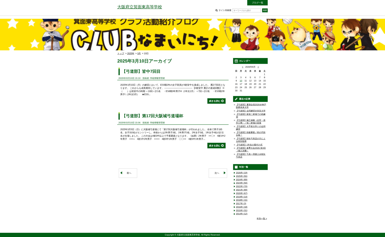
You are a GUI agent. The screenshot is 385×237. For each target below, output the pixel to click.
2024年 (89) (241, 180)
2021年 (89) (241, 190)
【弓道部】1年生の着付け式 (249, 145)
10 (241, 81)
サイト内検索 (225, 10)
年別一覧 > (262, 218)
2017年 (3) (241, 203)
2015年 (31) (241, 210)
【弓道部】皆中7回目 (141, 71)
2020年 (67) (241, 193)
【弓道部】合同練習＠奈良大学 (250, 111)
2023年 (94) (241, 183)
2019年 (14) (241, 197)
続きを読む (214, 101)
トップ (120, 53)
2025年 (130, 53)
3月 (139, 53)
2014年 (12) (241, 214)
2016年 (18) (241, 207)
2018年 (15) (241, 200)
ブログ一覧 (257, 2)
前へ (129, 173)
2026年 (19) (241, 173)
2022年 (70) (241, 186)
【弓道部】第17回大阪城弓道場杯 (152, 115)
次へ (217, 173)
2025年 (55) (241, 176)
